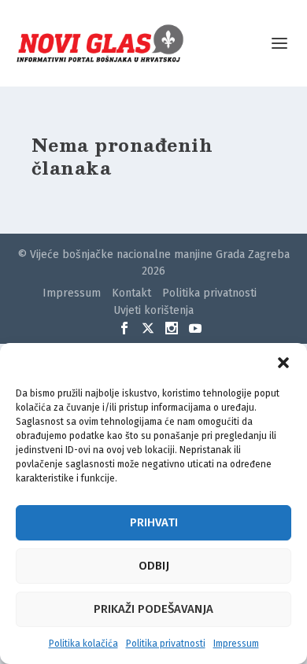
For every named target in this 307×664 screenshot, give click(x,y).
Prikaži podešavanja (153, 609)
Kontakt (131, 293)
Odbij (154, 566)
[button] (283, 363)
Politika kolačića (83, 643)
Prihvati (154, 522)
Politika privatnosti (165, 643)
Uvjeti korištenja (153, 310)
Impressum (236, 643)
